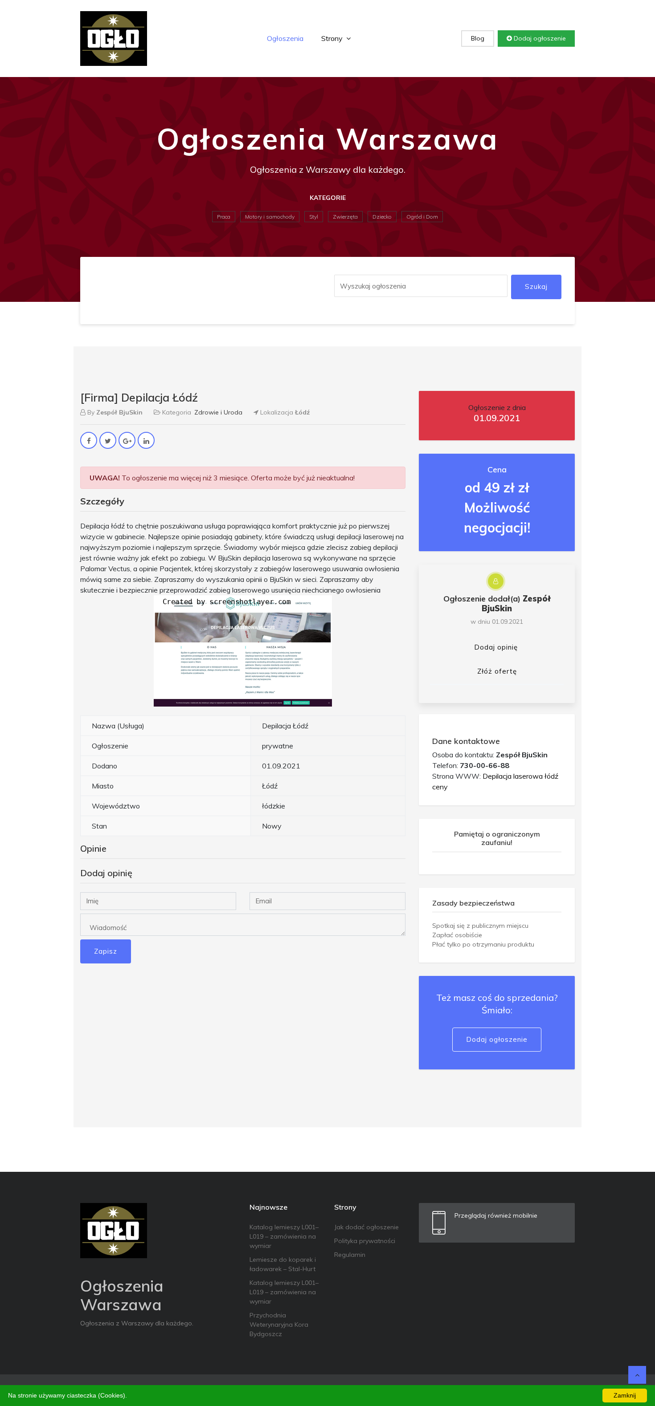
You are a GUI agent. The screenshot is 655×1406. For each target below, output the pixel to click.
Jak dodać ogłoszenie (366, 1227)
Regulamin (349, 1255)
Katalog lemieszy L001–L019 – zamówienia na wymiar (284, 1236)
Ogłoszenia (285, 38)
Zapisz (105, 951)
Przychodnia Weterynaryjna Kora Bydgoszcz (279, 1324)
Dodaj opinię (496, 647)
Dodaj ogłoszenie (539, 38)
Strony (332, 38)
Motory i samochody (270, 216)
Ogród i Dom (422, 216)
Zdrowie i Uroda (218, 412)
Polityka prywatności (364, 1241)
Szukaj (536, 286)
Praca (223, 216)
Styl (313, 216)
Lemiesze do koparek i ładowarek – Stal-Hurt (283, 1264)
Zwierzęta (345, 216)
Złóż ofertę (497, 671)
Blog (477, 38)
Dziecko (382, 216)
